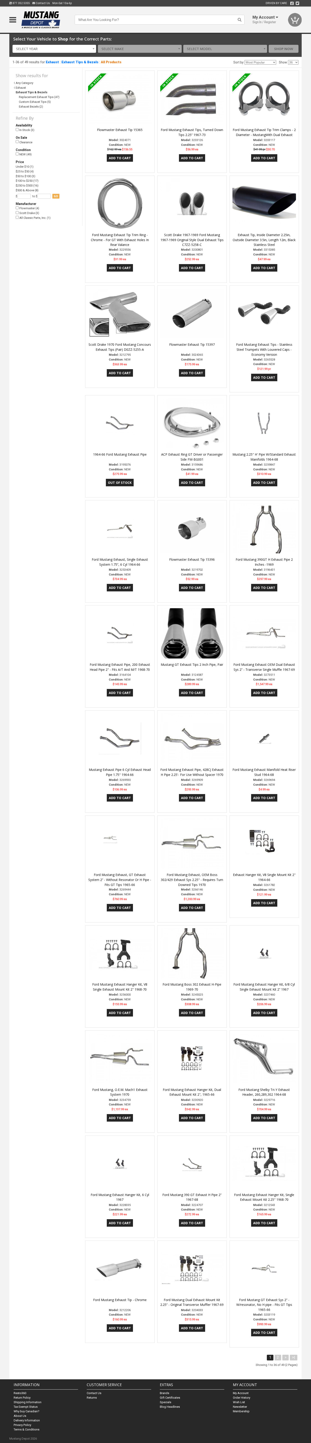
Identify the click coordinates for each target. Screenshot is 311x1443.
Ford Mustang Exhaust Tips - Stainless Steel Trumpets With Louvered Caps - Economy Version (264, 349)
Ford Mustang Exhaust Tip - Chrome (120, 1300)
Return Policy (22, 1397)
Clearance (25, 142)
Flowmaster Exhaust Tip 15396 (192, 559)
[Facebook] (292, 3)
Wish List (239, 1402)
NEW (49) (25, 154)
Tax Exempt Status (26, 1406)
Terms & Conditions (26, 1429)
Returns (92, 1397)
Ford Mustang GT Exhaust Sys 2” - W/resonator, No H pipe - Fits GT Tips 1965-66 (264, 1305)
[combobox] (54, 49)
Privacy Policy (22, 1425)
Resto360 (20, 1393)
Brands (164, 1393)
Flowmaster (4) (29, 208)
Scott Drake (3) (29, 213)
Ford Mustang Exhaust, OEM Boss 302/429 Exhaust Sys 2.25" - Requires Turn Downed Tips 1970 (192, 880)
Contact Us (42, 3)
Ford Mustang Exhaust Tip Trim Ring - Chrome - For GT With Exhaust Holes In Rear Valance (120, 240)
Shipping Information (27, 1402)
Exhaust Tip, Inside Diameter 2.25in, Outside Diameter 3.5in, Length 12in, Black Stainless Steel (264, 240)
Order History (241, 1397)
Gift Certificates (170, 1397)
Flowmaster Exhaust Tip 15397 (192, 344)
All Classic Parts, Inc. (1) (35, 217)
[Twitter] (297, 3)
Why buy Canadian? (26, 1411)
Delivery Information (27, 1420)
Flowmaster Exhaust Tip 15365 (120, 130)
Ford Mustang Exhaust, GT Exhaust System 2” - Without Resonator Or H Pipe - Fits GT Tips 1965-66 (119, 880)
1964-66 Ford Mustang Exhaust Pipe (120, 454)
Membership (241, 1411)
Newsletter (240, 1406)
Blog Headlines (170, 1406)
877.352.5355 (21, 3)
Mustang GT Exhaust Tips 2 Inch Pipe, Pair (192, 664)
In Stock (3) (26, 130)
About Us (20, 1416)
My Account (241, 1393)
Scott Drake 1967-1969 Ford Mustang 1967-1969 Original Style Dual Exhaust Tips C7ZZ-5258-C (192, 240)
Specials (165, 1402)
